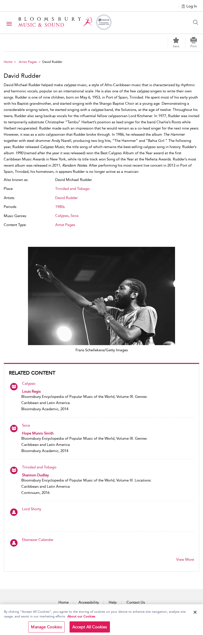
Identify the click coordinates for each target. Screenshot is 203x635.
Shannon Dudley (35, 475)
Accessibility (88, 602)
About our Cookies (81, 616)
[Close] (195, 612)
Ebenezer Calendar (37, 539)
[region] (101, 619)
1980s (60, 206)
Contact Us (136, 602)
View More (185, 559)
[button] (193, 42)
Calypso (28, 383)
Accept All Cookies (89, 627)
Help (113, 602)
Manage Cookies (46, 627)
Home (8, 62)
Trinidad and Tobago (39, 467)
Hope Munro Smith (37, 433)
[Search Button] (197, 22)
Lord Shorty (31, 509)
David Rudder (66, 198)
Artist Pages (28, 62)
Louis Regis (31, 391)
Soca (26, 425)
